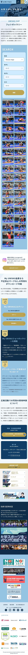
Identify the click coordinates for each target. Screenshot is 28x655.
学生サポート (18, 2)
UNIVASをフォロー (14, 268)
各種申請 (5, 604)
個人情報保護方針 (20, 604)
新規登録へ (14, 323)
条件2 (6, 73)
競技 (5, 56)
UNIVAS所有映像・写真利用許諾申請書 (14, 434)
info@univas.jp (15, 455)
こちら (6, 356)
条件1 (6, 65)
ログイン (14, 314)
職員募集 (12, 604)
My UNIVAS (22, 2)
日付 (5, 82)
